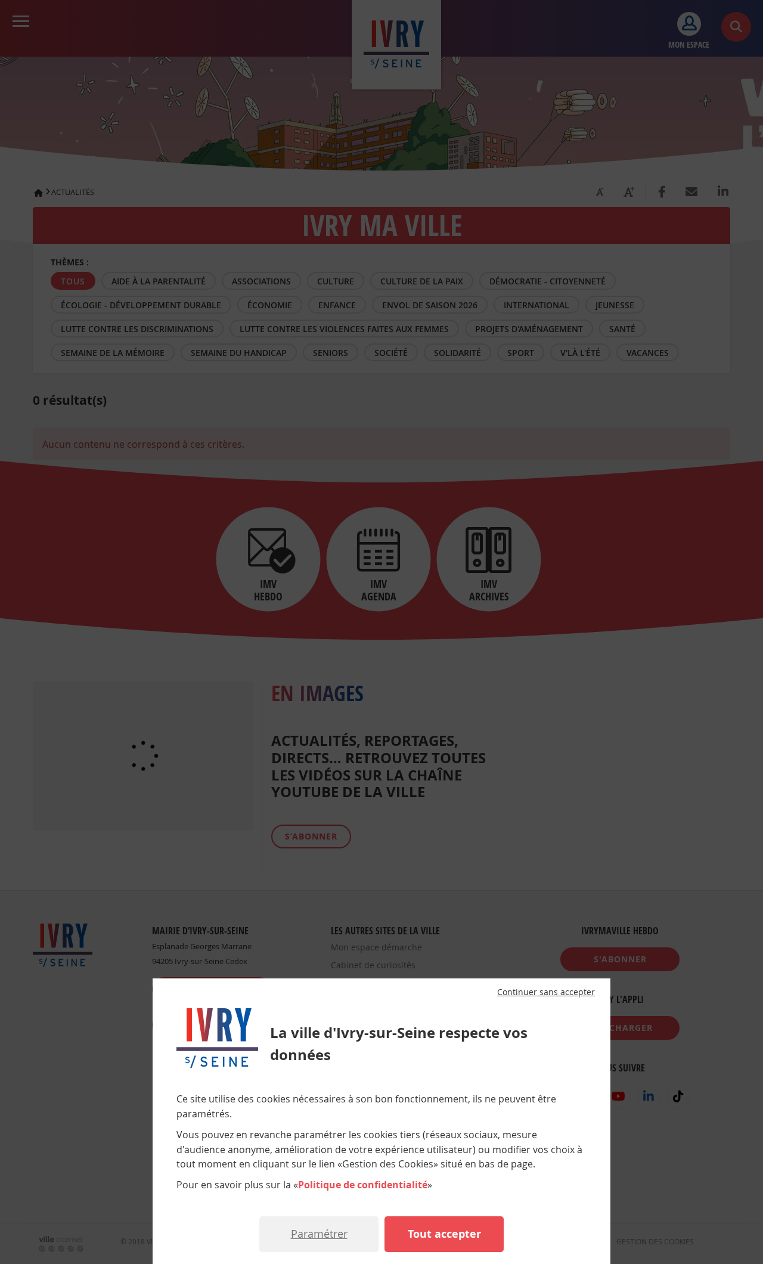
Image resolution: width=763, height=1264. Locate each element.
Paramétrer (319, 1233)
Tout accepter (444, 1233)
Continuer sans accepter (546, 992)
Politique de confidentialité (362, 1184)
